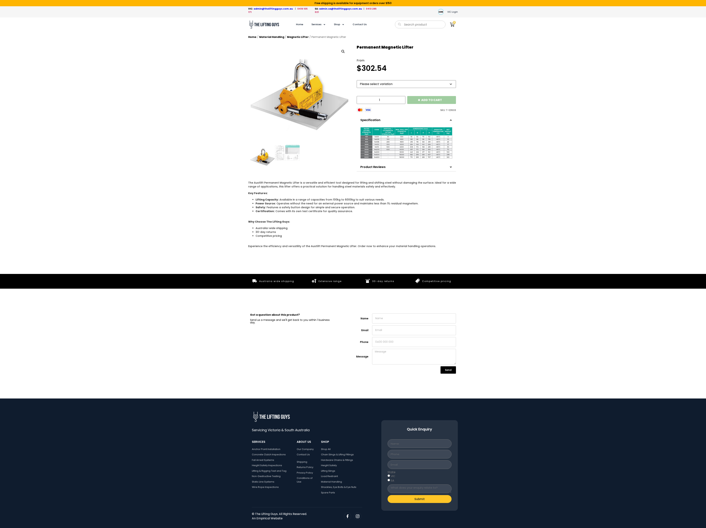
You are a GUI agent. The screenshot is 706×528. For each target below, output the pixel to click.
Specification (370, 120)
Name (364, 318)
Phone (364, 342)
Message (362, 356)
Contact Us (360, 24)
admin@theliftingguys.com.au (274, 8)
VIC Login (452, 11)
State (391, 472)
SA (392, 480)
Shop (337, 24)
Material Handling (271, 37)
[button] (343, 51)
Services (316, 24)
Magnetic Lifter (298, 37)
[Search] (399, 24)
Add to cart (431, 100)
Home (299, 24)
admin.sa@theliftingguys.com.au (341, 8)
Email (364, 330)
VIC (393, 476)
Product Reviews (373, 167)
